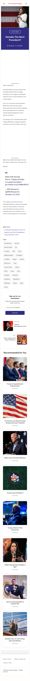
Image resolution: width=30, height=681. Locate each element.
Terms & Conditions (20, 659)
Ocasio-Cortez (8, 267)
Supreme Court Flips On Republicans (14, 232)
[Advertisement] (15, 68)
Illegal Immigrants (8, 255)
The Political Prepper (15, 3)
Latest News (15, 31)
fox (16, 247)
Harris (19, 251)
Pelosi (5, 271)
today (21, 283)
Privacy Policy (7, 659)
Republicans (16, 279)
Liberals (22, 259)
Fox (12, 119)
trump (6, 287)
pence (12, 271)
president (6, 275)
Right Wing (7, 283)
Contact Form (7, 662)
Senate (15, 283)
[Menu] (4, 4)
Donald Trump (7, 243)
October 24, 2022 (12, 194)
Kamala (14, 259)
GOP (14, 251)
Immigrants (19, 255)
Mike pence (7, 263)
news (15, 263)
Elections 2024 (8, 247)
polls (18, 271)
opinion (17, 267)
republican (7, 279)
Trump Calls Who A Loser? (11, 234)
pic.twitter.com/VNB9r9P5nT (17, 184)
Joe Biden (6, 259)
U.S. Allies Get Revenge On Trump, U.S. (14, 230)
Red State (15, 275)
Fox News (6, 251)
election (17, 243)
